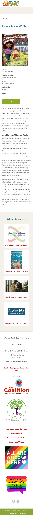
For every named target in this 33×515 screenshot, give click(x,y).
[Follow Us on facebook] (13, 501)
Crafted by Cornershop (17, 513)
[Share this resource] (7, 18)
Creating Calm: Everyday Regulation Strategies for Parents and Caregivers (16, 323)
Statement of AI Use (16, 442)
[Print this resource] (3, 18)
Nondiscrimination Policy (16, 438)
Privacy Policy (16, 433)
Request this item (11, 101)
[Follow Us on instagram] (17, 501)
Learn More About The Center (16, 429)
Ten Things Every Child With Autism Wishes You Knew (16, 271)
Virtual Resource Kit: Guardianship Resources (16, 297)
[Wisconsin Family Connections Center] (11, 3)
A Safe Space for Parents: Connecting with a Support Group (16, 245)
